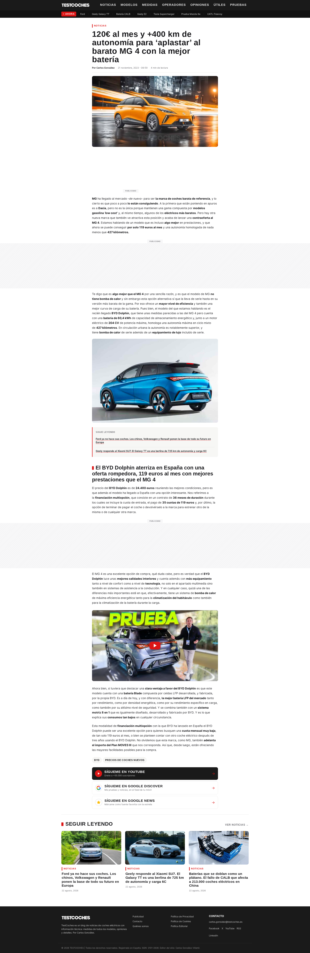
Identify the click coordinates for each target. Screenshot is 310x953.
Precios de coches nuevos (125, 760)
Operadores (174, 4)
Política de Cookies (181, 921)
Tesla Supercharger (164, 14)
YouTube (229, 928)
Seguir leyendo (89, 824)
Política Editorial (179, 926)
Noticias (108, 4)
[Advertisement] (163, 171)
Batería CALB (123, 14)
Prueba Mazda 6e (190, 14)
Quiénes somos (141, 926)
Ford (82, 14)
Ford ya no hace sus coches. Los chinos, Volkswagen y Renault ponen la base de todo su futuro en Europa (90, 879)
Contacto (137, 921)
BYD (97, 760)
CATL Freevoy (214, 14)
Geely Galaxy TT (100, 14)
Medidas (150, 4)
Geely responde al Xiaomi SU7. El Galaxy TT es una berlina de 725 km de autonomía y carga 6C (154, 877)
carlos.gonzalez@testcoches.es (225, 921)
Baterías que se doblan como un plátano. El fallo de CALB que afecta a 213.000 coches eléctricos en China (218, 879)
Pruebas (238, 4)
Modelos (129, 4)
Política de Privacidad (182, 916)
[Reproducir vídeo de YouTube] (155, 645)
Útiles (220, 4)
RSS (239, 928)
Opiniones (199, 4)
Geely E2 (142, 14)
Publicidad (138, 916)
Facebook (214, 928)
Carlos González (105, 67)
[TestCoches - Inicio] (75, 5)
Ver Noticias (237, 824)
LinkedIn (213, 935)
